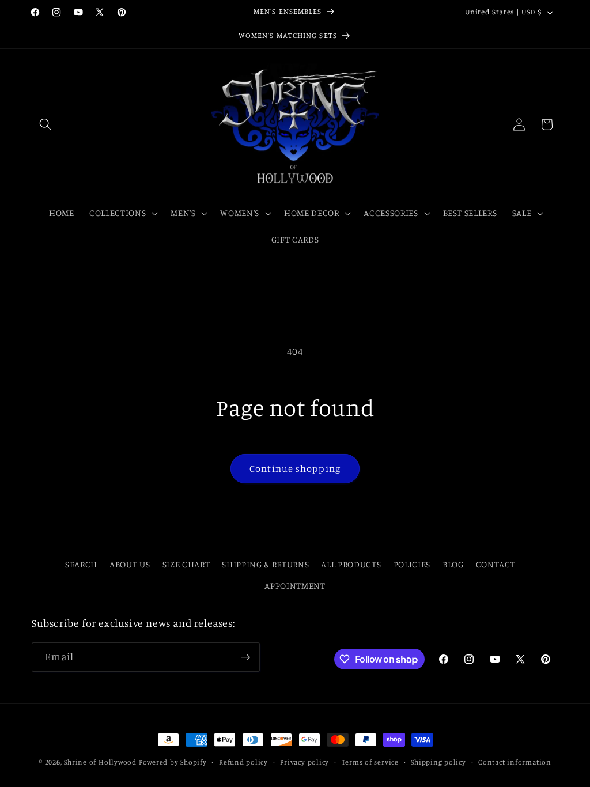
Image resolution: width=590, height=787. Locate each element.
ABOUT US (129, 564)
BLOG (453, 564)
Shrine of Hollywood (100, 762)
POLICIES (412, 564)
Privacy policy (304, 762)
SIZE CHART (186, 564)
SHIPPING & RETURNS (265, 564)
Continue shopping (295, 468)
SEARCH (81, 564)
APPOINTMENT (294, 585)
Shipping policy (438, 762)
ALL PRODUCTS (351, 564)
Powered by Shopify (173, 762)
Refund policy (243, 762)
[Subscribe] (245, 657)
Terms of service (370, 762)
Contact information (514, 762)
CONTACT (496, 564)
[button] (45, 124)
